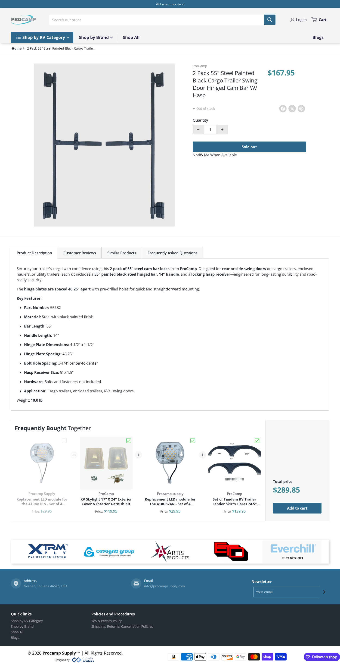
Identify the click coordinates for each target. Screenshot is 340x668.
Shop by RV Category (27, 621)
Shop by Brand (22, 626)
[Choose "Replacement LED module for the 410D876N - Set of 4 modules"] (64, 440)
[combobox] (162, 20)
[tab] (34, 252)
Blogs (15, 637)
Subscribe (324, 592)
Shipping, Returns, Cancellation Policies (122, 626)
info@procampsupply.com (164, 586)
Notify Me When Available (215, 155)
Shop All (17, 632)
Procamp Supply (59, 653)
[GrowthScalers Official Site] (83, 659)
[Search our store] (269, 20)
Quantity (200, 120)
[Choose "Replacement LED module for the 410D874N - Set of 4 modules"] (192, 440)
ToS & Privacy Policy (106, 621)
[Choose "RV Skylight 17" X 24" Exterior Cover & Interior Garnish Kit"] (128, 440)
